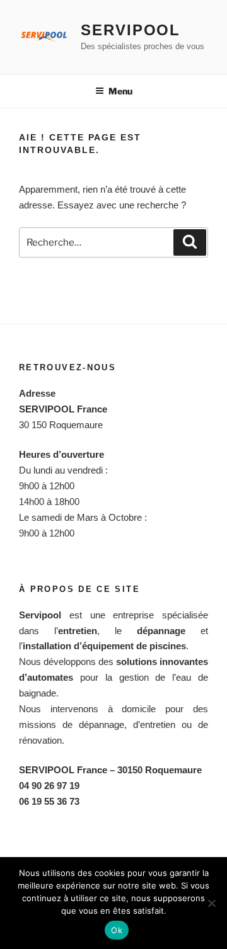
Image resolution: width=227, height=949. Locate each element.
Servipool (130, 29)
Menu (120, 91)
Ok (116, 930)
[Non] (211, 903)
